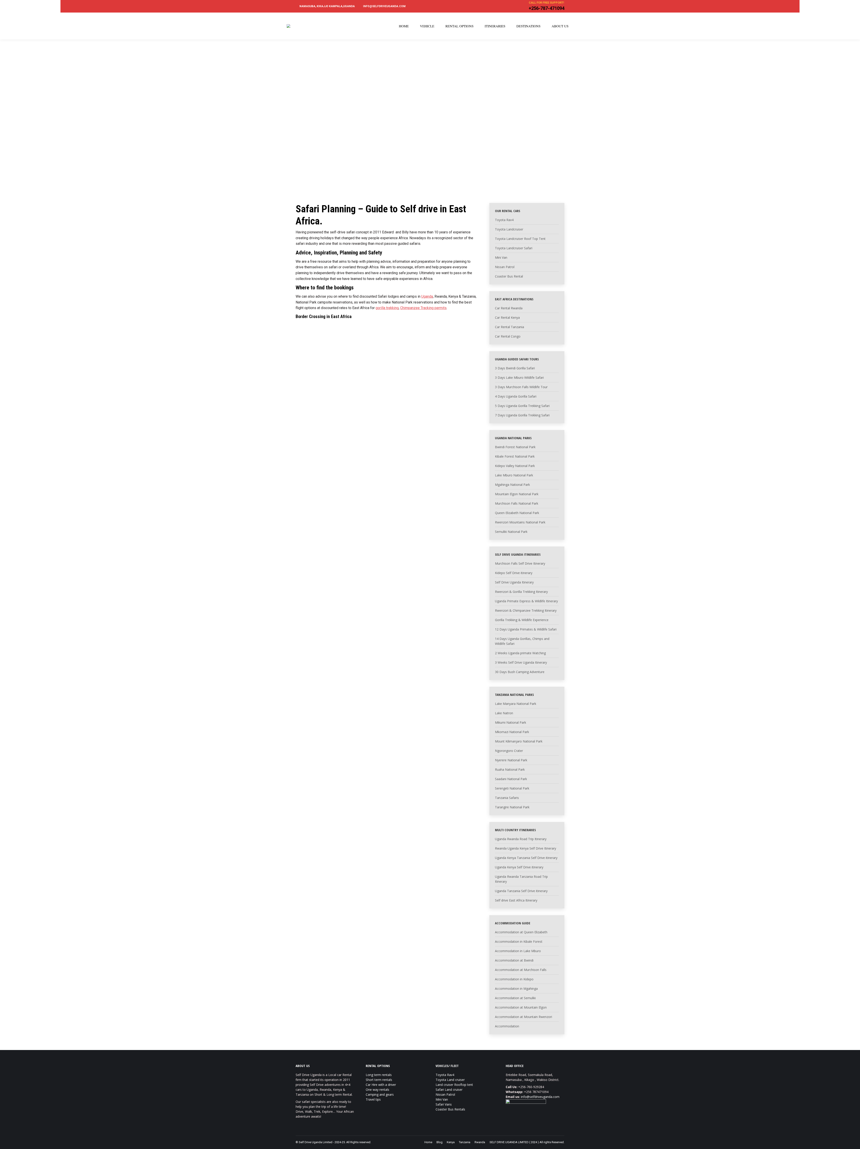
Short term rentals (379, 1080)
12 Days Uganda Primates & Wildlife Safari (526, 629)
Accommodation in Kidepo (514, 979)
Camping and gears (380, 1094)
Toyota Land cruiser (450, 1080)
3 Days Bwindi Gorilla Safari (515, 368)
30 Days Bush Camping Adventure (519, 672)
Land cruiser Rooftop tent (454, 1084)
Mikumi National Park (510, 722)
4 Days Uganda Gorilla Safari (515, 396)
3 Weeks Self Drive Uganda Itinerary (521, 662)
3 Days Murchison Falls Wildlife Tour (521, 387)
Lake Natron (504, 713)
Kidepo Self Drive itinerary (513, 573)
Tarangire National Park (512, 807)
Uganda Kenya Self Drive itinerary (519, 867)
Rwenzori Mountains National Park (520, 522)
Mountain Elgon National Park (516, 494)
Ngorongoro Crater (509, 751)
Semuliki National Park (511, 531)
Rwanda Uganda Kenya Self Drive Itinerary (525, 848)
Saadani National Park (511, 779)
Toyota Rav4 (504, 220)
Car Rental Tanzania (509, 327)
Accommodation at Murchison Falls (520, 970)
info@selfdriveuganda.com (540, 1097)
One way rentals (377, 1089)
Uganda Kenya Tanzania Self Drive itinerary (526, 858)
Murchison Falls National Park (516, 503)
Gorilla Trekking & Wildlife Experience (521, 620)
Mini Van (501, 257)
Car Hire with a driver (381, 1084)
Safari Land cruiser (449, 1089)
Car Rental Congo (507, 336)
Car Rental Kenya (507, 317)
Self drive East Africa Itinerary (516, 900)
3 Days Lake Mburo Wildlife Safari (519, 377)
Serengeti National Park (512, 788)
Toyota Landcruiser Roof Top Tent (520, 239)
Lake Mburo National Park (514, 475)
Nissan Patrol (504, 267)
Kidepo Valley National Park (515, 466)
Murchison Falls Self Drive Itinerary (520, 563)
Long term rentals (379, 1075)
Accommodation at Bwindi (514, 960)
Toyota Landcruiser (509, 229)
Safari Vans (444, 1104)
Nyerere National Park (511, 760)
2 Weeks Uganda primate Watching (520, 653)
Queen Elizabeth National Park (517, 513)
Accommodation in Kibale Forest (518, 941)
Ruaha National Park (510, 769)
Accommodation (507, 1026)
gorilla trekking (387, 308)
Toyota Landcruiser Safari (513, 248)
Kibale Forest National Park (515, 456)
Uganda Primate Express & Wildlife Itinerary (526, 601)
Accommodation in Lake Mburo (518, 951)
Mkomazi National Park (512, 732)
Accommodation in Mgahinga (516, 988)
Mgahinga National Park (512, 484)
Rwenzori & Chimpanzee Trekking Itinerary (526, 610)
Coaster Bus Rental (509, 276)
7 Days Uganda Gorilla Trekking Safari (522, 415)
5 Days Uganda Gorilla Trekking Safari (522, 406)
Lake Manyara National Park (515, 703)
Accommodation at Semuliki (515, 998)
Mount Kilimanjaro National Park (518, 741)
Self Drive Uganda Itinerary (514, 582)
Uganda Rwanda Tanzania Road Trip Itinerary (521, 879)
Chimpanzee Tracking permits (423, 308)
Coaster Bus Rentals (450, 1109)
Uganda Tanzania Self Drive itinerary (521, 891)
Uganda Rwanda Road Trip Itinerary (520, 839)
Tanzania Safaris (507, 798)
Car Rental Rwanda (508, 308)
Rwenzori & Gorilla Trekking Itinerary (521, 592)
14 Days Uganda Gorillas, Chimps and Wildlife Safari (522, 641)
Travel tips (373, 1099)
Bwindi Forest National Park (515, 447)
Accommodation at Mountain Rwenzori (523, 1017)
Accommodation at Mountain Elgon (521, 1007)
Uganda (427, 296)
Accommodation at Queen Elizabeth (521, 932)
